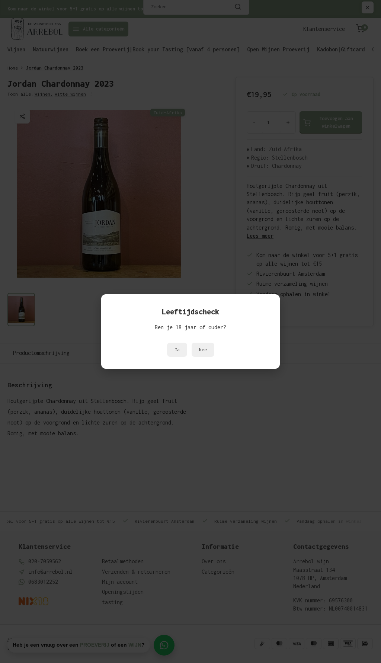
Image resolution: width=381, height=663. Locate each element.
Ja (177, 349)
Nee (203, 349)
